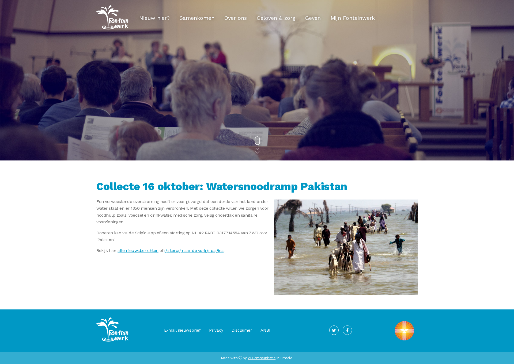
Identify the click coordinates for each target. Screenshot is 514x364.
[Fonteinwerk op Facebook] (347, 330)
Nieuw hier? (154, 18)
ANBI (265, 330)
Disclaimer (242, 330)
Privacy (216, 330)
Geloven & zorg (276, 18)
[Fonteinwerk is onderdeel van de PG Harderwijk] (404, 340)
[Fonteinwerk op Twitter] (334, 330)
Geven (313, 18)
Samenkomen (197, 18)
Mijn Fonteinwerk (353, 18)
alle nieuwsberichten (138, 250)
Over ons (235, 18)
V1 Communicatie (261, 358)
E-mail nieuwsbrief (182, 330)
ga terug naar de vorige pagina (194, 250)
